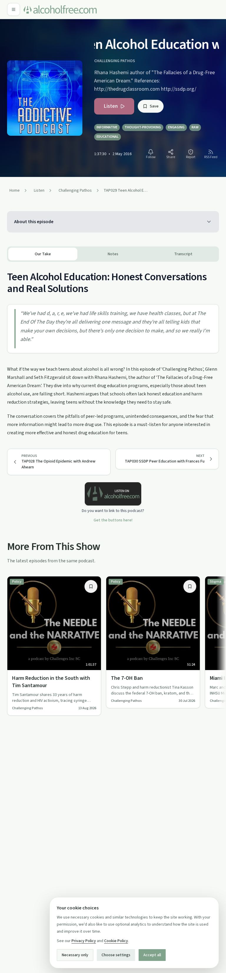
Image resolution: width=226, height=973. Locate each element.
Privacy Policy (84, 941)
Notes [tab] (113, 254)
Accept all (152, 955)
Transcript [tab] (183, 254)
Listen (111, 106)
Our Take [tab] (43, 254)
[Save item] (90, 586)
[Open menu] (13, 9)
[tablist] (113, 254)
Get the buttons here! (113, 520)
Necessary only (75, 955)
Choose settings (116, 955)
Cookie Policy (116, 941)
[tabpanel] (113, 349)
